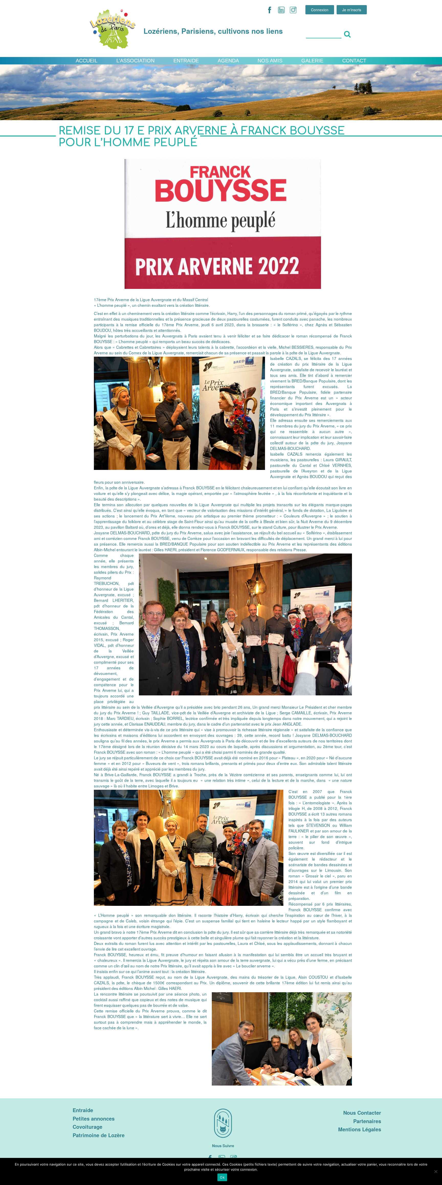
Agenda (228, 60)
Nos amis (270, 60)
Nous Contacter (362, 1112)
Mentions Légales (359, 1129)
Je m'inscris (351, 9)
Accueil (86, 60)
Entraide (186, 60)
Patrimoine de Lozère (99, 1135)
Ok (222, 1177)
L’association (135, 60)
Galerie (312, 60)
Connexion (319, 9)
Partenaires (367, 1121)
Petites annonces (94, 1118)
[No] (435, 1171)
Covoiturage (87, 1126)
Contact (354, 60)
